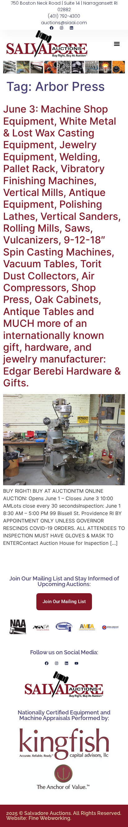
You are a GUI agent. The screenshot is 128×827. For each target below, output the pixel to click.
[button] (116, 43)
